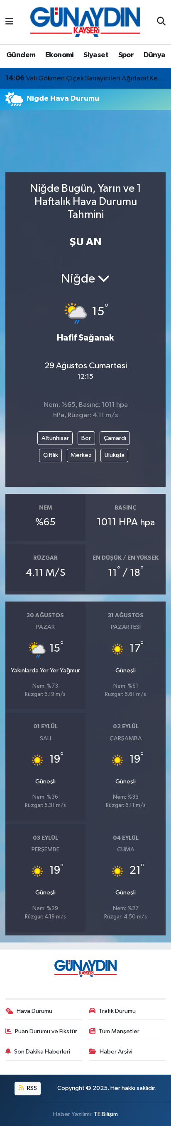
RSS (31, 1088)
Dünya (155, 55)
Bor (86, 438)
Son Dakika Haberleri (42, 1052)
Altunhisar (55, 438)
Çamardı (115, 438)
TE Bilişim (106, 1114)
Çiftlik (50, 455)
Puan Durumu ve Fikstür (46, 1031)
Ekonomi (59, 55)
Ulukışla (115, 455)
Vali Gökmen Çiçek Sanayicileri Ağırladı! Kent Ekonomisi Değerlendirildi (85, 78)
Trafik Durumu (117, 1011)
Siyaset (95, 55)
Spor (126, 55)
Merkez (81, 455)
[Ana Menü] (9, 22)
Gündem (20, 55)
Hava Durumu (34, 1011)
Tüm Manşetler (119, 1031)
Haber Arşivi (116, 1052)
